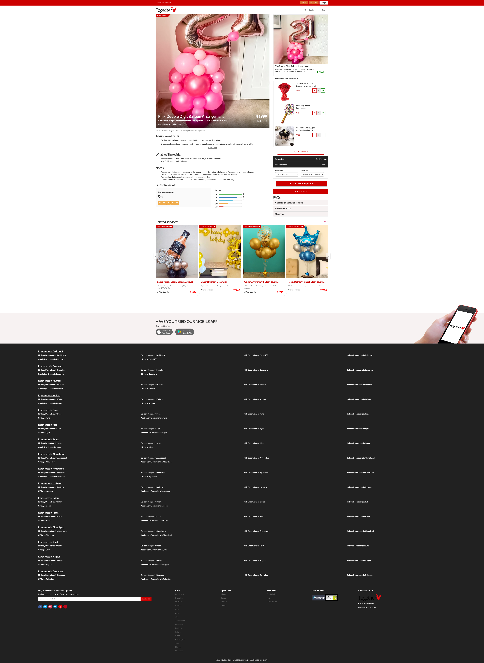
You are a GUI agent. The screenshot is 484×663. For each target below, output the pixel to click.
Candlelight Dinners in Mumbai (50, 388)
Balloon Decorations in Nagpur (359, 560)
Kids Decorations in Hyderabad (256, 472)
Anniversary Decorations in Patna (154, 520)
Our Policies (271, 594)
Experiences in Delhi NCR (50, 351)
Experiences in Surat (48, 542)
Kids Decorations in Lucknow (255, 487)
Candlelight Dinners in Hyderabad (51, 476)
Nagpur (178, 647)
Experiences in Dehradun (50, 571)
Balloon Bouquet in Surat (151, 546)
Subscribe (146, 599)
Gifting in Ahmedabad (46, 462)
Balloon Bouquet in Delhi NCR (153, 355)
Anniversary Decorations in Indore (154, 506)
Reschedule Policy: (283, 208)
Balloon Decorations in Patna (358, 516)
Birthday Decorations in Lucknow (51, 487)
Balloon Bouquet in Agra (150, 428)
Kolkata (178, 605)
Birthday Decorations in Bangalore (51, 370)
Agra (177, 613)
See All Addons (301, 151)
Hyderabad (179, 624)
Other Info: (280, 214)
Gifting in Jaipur (147, 447)
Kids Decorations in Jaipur (254, 443)
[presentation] (156, 256)
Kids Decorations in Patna (254, 516)
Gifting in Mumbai (148, 388)
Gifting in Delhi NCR (149, 359)
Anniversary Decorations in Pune (154, 418)
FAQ (268, 598)
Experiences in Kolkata (49, 395)
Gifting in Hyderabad (149, 476)
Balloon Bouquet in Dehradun (152, 575)
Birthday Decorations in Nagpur (50, 560)
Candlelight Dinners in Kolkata (50, 403)
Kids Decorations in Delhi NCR (256, 355)
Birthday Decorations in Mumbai (51, 384)
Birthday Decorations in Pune (49, 414)
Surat (177, 643)
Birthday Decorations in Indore (50, 502)
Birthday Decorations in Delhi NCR (52, 355)
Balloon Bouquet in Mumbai (152, 384)
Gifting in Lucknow (45, 491)
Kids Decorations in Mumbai (255, 384)
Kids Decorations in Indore (254, 502)
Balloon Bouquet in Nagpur (151, 560)
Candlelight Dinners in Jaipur (49, 447)
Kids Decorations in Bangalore (256, 370)
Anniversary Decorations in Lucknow (155, 491)
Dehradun (179, 651)
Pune (177, 609)
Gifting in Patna (44, 520)
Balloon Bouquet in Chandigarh (153, 531)
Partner (224, 602)
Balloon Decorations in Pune (358, 414)
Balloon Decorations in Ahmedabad (361, 458)
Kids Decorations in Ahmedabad (256, 458)
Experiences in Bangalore (50, 366)
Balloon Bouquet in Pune (150, 414)
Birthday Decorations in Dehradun (51, 575)
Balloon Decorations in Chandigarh (360, 531)
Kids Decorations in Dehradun (256, 575)
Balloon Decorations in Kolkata (359, 399)
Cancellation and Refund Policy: (289, 202)
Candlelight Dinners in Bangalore (51, 374)
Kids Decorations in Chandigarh (256, 531)
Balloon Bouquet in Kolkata (151, 399)
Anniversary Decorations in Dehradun (156, 579)
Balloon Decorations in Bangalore (360, 370)
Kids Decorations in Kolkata (255, 399)
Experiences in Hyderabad (51, 468)
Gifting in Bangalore (149, 374)
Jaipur (177, 617)
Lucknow (178, 628)
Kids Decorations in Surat (254, 546)
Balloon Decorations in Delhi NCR (360, 355)
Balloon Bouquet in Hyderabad (153, 472)
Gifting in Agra (44, 432)
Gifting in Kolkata (148, 403)
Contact (224, 605)
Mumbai (178, 602)
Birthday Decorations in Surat (50, 546)
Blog (323, 10)
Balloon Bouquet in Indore (151, 502)
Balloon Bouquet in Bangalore (152, 370)
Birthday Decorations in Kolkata (50, 399)
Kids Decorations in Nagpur (255, 560)
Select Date (279, 171)
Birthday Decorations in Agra (49, 428)
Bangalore (179, 598)
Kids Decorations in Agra (254, 428)
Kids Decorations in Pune (254, 414)
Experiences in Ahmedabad (51, 454)
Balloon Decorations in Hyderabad (360, 472)
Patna (177, 636)
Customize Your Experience (301, 183)
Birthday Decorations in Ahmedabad (52, 458)
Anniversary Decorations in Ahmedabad (156, 462)
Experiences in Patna (48, 512)
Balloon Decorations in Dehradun (360, 575)
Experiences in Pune (48, 410)
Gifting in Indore (44, 506)
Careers (224, 598)
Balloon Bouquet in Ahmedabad (153, 458)
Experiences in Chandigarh (51, 527)
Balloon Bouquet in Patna (151, 516)
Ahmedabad (180, 620)
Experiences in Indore (48, 498)
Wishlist (321, 72)
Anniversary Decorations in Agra (154, 432)
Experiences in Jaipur (48, 439)
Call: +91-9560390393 (163, 3)
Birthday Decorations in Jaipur (50, 443)
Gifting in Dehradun (46, 579)
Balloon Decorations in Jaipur (358, 443)
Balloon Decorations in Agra (358, 428)
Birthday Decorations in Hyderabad (52, 472)
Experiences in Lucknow (50, 483)
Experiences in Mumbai (49, 380)
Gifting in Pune (44, 418)
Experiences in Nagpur (49, 556)
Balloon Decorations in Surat (358, 546)
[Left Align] (160, 203)
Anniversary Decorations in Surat (154, 550)
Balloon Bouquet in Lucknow (152, 487)
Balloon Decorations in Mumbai (359, 384)
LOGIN (304, 3)
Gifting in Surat (44, 550)
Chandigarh (180, 639)
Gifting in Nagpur (45, 564)
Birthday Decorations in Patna (50, 516)
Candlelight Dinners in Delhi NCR (51, 359)
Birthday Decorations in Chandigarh (52, 531)
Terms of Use (272, 602)
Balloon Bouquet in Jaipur (151, 443)
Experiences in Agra (47, 424)
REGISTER (313, 3)
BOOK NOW (300, 191)
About (223, 594)
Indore (177, 632)
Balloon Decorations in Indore (358, 502)
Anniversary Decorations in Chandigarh (156, 535)
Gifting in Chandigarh (46, 535)
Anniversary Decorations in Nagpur (155, 564)
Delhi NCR (179, 594)
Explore (312, 10)
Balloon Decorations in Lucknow (359, 487)
